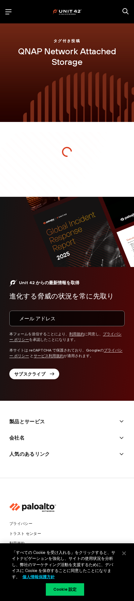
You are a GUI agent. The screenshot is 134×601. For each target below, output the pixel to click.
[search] (125, 12)
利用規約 (76, 334)
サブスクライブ (29, 373)
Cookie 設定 (65, 589)
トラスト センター (25, 533)
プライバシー (20, 523)
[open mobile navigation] (8, 12)
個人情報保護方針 (38, 576)
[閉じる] (124, 553)
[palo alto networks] (67, 11)
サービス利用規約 (49, 356)
